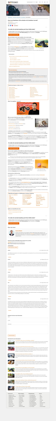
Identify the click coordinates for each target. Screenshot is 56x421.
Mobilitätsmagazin (13, 2)
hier (22, 72)
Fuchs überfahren (12, 90)
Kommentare (15, 25)
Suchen (37, 2)
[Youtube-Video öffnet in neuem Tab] (28, 108)
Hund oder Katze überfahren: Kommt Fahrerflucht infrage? (25, 360)
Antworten (9, 269)
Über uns (41, 397)
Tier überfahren (23, 17)
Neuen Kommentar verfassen (13, 247)
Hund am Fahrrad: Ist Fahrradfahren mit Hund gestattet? (24, 367)
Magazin (41, 396)
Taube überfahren (33, 88)
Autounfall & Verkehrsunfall (16, 17)
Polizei (14, 127)
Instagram (47, 2)
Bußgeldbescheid (11, 397)
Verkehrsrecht (16, 46)
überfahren (39, 194)
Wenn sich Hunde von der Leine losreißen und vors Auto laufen (18, 56)
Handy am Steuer (21, 401)
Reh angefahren (33, 87)
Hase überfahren (12, 92)
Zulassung (32, 233)
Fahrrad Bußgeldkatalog (33, 396)
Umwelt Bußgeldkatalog (33, 397)
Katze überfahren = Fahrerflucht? (14, 96)
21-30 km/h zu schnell (11, 405)
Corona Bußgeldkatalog (32, 405)
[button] (8, 25)
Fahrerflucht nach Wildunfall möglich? (36, 95)
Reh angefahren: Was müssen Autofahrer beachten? (24, 373)
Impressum (41, 405)
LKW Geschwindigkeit (22, 406)
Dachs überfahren (12, 87)
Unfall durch (26, 204)
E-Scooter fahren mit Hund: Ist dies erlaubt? (22, 386)
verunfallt (41, 198)
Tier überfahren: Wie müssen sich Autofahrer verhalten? (24, 340)
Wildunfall (32, 93)
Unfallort (11, 128)
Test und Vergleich (32, 406)
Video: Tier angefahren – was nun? (15, 59)
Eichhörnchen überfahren (13, 88)
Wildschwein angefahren (34, 92)
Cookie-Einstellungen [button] (42, 406)
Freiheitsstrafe (41, 76)
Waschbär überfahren (34, 90)
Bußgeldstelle (21, 405)
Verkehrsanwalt (11, 401)
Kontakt (41, 401)
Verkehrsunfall (10, 400)
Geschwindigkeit (21, 400)
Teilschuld (23, 167)
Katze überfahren (12, 95)
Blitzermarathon (11, 402)
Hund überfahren (12, 93)
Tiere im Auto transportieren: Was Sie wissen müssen (24, 346)
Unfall (12, 199)
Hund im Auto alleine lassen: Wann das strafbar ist (23, 353)
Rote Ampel (20, 402)
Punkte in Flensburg (21, 396)
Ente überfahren (12, 89)
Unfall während (27, 203)
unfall (12, 198)
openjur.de (10, 213)
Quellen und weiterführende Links (14, 66)
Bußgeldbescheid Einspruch (12, 396)
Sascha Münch (11, 21)
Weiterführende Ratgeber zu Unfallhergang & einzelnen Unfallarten (20, 64)
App (40, 2)
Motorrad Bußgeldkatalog (33, 402)
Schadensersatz (18, 81)
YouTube (45, 2)
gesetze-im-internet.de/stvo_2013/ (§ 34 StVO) (16, 210)
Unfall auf (13, 200)
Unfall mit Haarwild (34, 89)
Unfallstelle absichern (12, 125)
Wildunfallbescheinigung (34, 94)
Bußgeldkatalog (10, 17)
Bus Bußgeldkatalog (32, 401)
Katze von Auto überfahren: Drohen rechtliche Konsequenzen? (25, 380)
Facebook (42, 2)
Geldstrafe (34, 76)
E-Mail (9, 320)
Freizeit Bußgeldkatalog (33, 400)
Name (9, 316)
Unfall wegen (27, 197)
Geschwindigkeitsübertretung (25, 182)
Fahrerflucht (25, 133)
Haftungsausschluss (42, 402)
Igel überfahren (12, 94)
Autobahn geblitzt (11, 406)
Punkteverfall (20, 397)
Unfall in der (13, 204)
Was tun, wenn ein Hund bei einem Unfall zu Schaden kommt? (19, 61)
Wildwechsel (32, 96)
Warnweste (21, 123)
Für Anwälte (41, 400)
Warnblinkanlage (11, 123)
